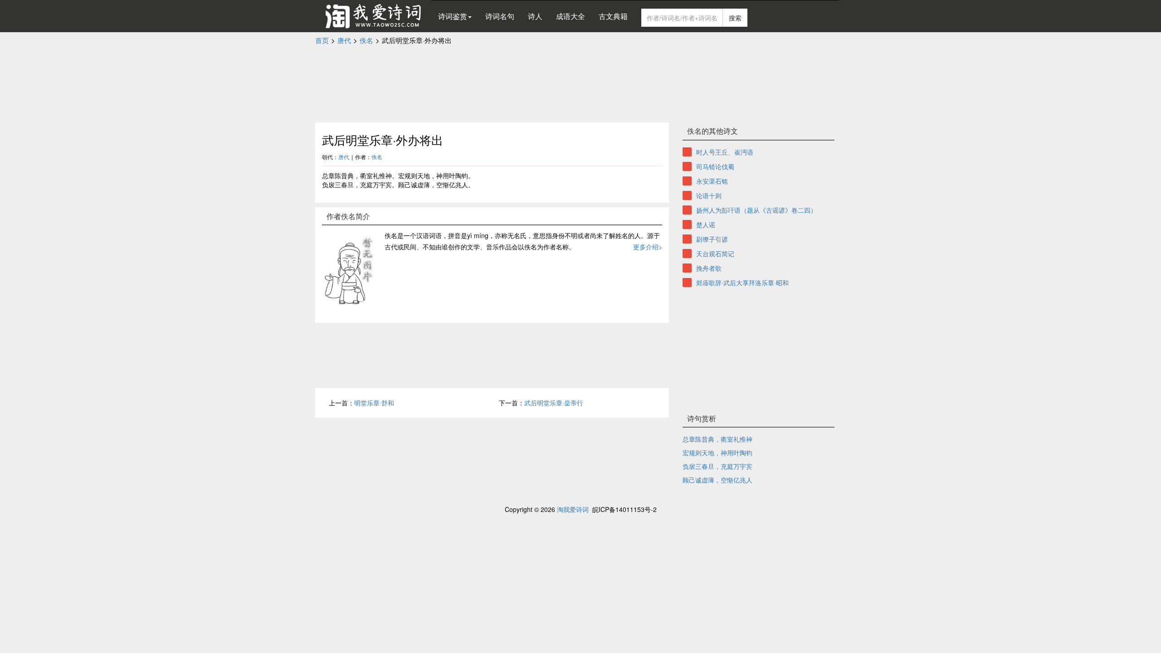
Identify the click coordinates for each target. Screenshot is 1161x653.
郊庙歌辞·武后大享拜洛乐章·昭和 (742, 282)
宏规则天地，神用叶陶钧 (717, 452)
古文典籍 (613, 16)
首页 (322, 40)
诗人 (535, 16)
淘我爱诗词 (573, 509)
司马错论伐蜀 (715, 166)
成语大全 (570, 16)
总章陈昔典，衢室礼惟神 (717, 438)
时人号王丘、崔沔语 (724, 151)
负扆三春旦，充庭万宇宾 (717, 466)
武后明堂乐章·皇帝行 (553, 402)
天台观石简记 (715, 253)
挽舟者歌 (709, 268)
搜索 (735, 17)
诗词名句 (499, 16)
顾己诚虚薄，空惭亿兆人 (717, 479)
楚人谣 (705, 224)
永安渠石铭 (712, 180)
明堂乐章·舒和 (374, 402)
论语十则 (709, 195)
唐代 (344, 40)
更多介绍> (647, 246)
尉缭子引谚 (712, 239)
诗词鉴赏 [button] (452, 16)
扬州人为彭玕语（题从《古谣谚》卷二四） (756, 209)
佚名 (366, 40)
